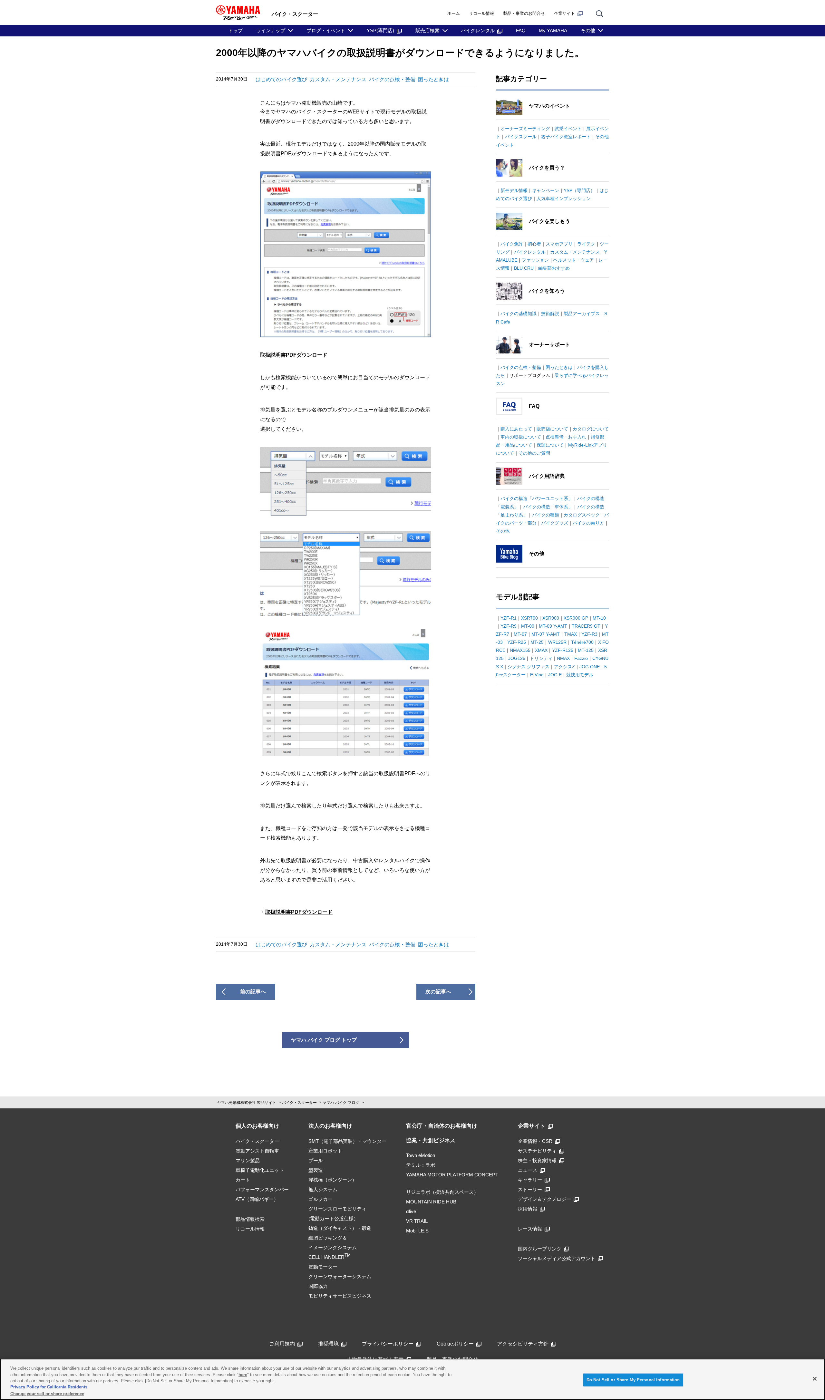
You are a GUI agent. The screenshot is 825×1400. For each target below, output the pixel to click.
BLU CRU (524, 268)
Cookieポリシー (455, 1344)
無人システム (322, 1189)
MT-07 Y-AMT (545, 634)
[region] (412, 1379)
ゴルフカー (320, 1199)
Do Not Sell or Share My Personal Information (633, 1379)
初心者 (534, 243)
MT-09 (527, 626)
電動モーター (322, 1267)
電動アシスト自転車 (257, 1151)
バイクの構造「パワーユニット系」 (536, 498)
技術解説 (550, 313)
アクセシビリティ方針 (522, 1344)
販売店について (552, 428)
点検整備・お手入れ (566, 436)
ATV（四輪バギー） (257, 1199)
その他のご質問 (534, 453)
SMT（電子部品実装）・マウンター (347, 1141)
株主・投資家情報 (537, 1160)
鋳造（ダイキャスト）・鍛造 (339, 1228)
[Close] (815, 1379)
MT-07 (520, 634)
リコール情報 (481, 13)
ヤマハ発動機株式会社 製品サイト (246, 1102)
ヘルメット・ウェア (573, 260)
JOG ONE (589, 666)
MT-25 (537, 642)
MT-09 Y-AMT (553, 626)
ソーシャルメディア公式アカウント (556, 1258)
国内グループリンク (539, 1248)
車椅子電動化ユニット (260, 1170)
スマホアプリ (559, 243)
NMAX (563, 658)
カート (243, 1180)
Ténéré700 (582, 642)
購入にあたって (516, 428)
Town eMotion (420, 1155)
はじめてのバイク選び (281, 79)
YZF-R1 (508, 618)
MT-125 (586, 650)
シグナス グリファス (528, 666)
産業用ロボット (325, 1151)
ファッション (535, 260)
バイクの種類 (545, 514)
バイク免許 (511, 243)
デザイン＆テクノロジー (544, 1199)
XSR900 (550, 618)
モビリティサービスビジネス (339, 1296)
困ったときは (433, 79)
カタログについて (591, 428)
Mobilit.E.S (417, 1230)
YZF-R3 (589, 634)
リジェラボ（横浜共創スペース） (442, 1192)
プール (315, 1160)
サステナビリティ (537, 1151)
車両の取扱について (520, 436)
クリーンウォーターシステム (339, 1276)
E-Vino (537, 674)
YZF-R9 (508, 626)
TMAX (570, 634)
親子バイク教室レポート (566, 136)
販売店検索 (427, 30)
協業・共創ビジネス (430, 1140)
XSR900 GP (576, 618)
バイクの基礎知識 (518, 313)
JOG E (555, 674)
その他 (588, 30)
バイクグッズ (554, 523)
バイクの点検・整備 (392, 79)
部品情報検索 (250, 1219)
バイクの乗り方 (588, 523)
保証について (550, 445)
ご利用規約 (282, 1344)
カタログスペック (582, 514)
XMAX (541, 650)
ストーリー (530, 1189)
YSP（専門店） (579, 190)
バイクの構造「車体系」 (548, 506)
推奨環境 (328, 1344)
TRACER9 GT (586, 626)
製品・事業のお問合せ (524, 13)
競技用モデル (579, 674)
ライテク (586, 243)
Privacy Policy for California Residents (48, 1387)
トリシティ (541, 658)
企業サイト (564, 13)
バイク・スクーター (299, 1102)
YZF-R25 (516, 642)
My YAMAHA (553, 30)
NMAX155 (520, 650)
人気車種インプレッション (564, 198)
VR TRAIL (417, 1221)
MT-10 (599, 618)
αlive (411, 1211)
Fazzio (581, 658)
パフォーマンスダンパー (262, 1189)
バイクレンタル (478, 30)
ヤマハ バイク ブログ (341, 1102)
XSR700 (529, 618)
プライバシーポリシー (387, 1344)
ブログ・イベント (325, 30)
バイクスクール (521, 136)
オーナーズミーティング (525, 128)
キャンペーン (545, 190)
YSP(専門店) (380, 30)
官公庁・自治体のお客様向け (441, 1126)
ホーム (453, 13)
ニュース (527, 1170)
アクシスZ (564, 666)
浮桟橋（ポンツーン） (332, 1180)
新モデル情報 (514, 190)
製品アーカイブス (582, 313)
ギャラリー (530, 1180)
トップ (235, 30)
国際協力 (318, 1286)
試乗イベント (568, 128)
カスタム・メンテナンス (338, 79)
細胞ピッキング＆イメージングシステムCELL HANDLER (332, 1247)
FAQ (521, 30)
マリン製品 (248, 1160)
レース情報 (530, 1228)
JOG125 (516, 658)
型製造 (315, 1170)
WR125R (557, 642)
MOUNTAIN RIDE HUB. (432, 1201)
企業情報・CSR (535, 1141)
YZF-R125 (562, 650)
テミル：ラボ (420, 1165)
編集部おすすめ (554, 268)
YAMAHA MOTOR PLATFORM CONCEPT (452, 1174)
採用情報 (527, 1209)
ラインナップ (270, 30)
